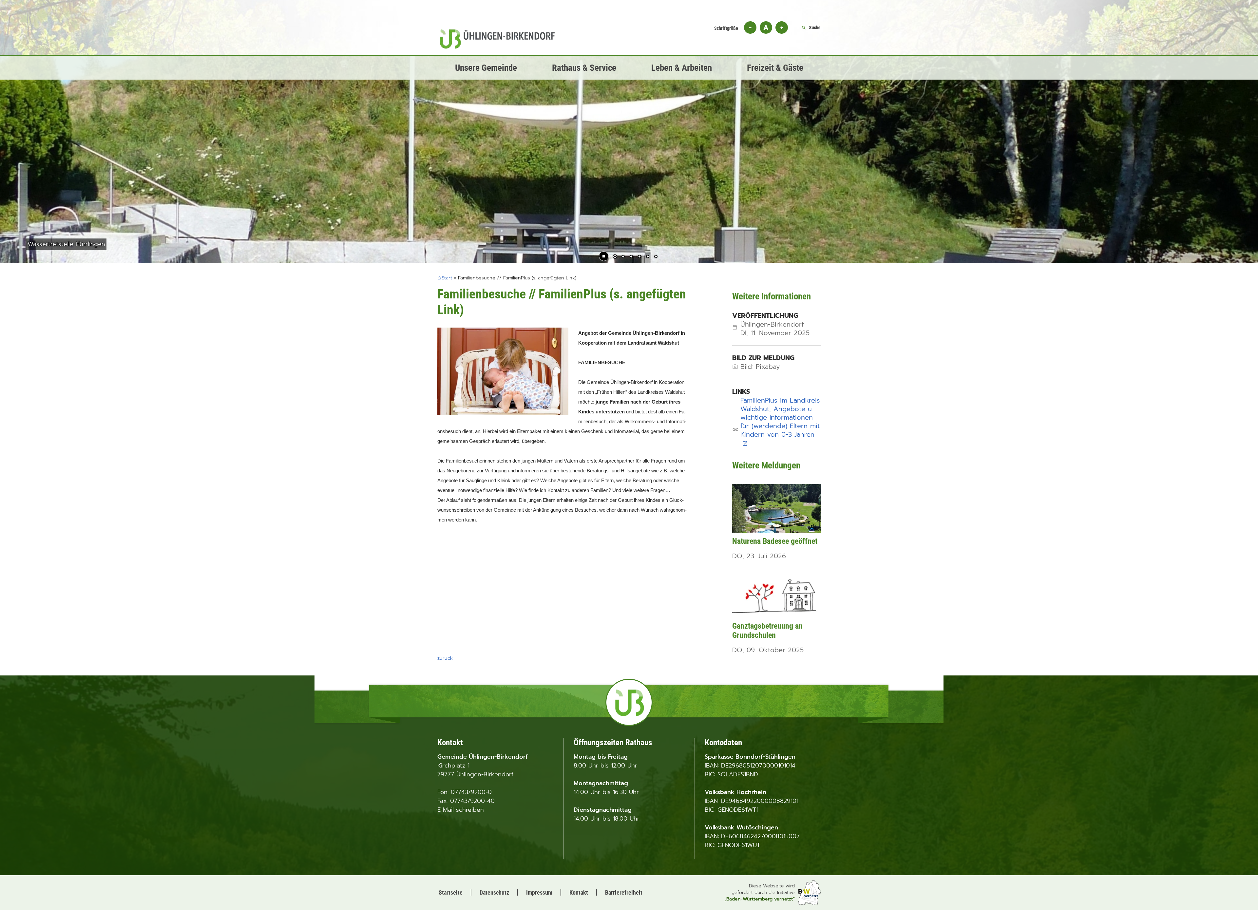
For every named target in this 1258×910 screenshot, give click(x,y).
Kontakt (578, 892)
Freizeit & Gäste (775, 68)
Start (447, 278)
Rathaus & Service (584, 68)
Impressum (539, 892)
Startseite (451, 892)
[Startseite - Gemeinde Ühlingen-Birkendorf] (497, 46)
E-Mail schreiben (460, 809)
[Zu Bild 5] (647, 257)
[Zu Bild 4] (639, 257)
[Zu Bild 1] (615, 257)
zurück (445, 658)
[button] (26, 154)
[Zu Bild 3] (631, 257)
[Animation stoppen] (604, 256)
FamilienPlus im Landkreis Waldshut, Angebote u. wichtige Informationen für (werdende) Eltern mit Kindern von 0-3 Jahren (780, 421)
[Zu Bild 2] (623, 257)
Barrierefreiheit (623, 892)
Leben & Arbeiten (681, 68)
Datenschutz (494, 892)
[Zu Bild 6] (655, 257)
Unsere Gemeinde (486, 68)
